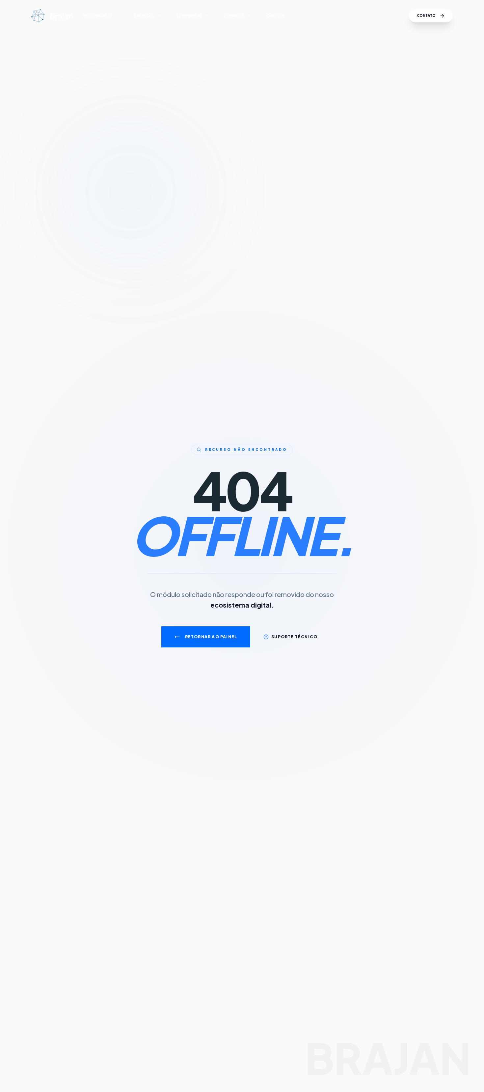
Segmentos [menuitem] (189, 15)
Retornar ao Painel (211, 636)
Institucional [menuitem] (97, 15)
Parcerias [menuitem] (234, 15)
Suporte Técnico (294, 636)
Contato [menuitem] (275, 15)
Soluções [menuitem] (143, 15)
